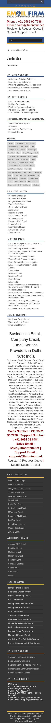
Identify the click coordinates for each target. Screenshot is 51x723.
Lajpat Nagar (12, 162)
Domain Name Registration (20, 631)
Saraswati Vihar (33, 178)
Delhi (21, 146)
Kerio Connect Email (22, 159)
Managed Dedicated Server (21, 604)
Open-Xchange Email (14, 172)
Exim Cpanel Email (13, 149)
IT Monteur (31, 721)
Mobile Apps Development (20, 623)
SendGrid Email (15, 548)
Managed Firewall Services (20, 635)
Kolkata (33, 159)
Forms (23, 149)
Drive (32, 146)
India (29, 156)
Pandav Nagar (27, 172)
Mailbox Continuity (16, 104)
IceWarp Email (21, 156)
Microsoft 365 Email (14, 166)
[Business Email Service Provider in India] (25, 16)
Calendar (10, 143)
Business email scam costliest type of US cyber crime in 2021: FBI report (24, 286)
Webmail (23, 182)
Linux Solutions (15, 611)
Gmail (18, 153)
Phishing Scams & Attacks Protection (24, 85)
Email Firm (12, 714)
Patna (9, 175)
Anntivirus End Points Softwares (23, 639)
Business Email (15, 276)
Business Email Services (19, 592)
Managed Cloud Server (19, 608)
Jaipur (35, 156)
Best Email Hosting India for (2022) (23, 301)
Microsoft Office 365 (17, 290)
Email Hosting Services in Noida (22, 265)
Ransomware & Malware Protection (23, 88)
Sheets (10, 182)
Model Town (11, 169)
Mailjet (11, 576)
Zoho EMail (36, 185)
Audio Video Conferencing (20, 129)
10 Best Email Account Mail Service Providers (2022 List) (24, 304)
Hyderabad (11, 156)
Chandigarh (19, 143)
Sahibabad (23, 178)
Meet (31, 162)
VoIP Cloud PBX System (19, 124)
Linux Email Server (16, 325)
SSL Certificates (15, 600)
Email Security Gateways (19, 82)
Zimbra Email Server (24, 185)
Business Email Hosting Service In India (26, 293)
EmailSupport (14, 279)
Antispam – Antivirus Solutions (21, 79)
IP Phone (12, 126)
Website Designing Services (21, 627)
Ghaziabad (11, 153)
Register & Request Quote (24, 28)
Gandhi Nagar (32, 149)
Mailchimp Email (15, 556)
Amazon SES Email (17, 544)
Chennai (32, 143)
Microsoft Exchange (28, 166)
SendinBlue (13, 568)
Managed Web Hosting (18, 588)
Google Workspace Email (30, 153)
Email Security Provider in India (22, 248)
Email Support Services (18, 101)
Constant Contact (15, 564)
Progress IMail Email (20, 175)
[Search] (42, 2)
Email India (13, 282)
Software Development (18, 615)
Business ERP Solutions (19, 619)
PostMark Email (15, 560)
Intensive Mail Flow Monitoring (21, 110)
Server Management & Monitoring (24, 643)
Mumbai (19, 169)
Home (12, 50)
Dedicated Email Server (18, 319)
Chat (26, 143)
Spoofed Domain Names (19, 90)
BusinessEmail (15, 273)
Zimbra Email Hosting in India (21, 256)
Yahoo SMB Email (33, 182)
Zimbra (11, 268)
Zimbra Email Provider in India (21, 259)
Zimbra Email (12, 185)
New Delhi (28, 169)
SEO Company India (31, 719)
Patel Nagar (37, 172)
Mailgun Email (14, 552)
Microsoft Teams (15, 132)
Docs (26, 146)
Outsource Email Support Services (23, 308)
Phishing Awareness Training (21, 107)
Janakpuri (11, 159)
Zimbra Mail (13, 271)
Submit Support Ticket (21, 32)
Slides (16, 182)
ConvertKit (12, 572)
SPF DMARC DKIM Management (23, 113)
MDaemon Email (23, 162)
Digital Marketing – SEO (19, 596)
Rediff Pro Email (12, 178)
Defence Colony (13, 146)
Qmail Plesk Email (33, 175)
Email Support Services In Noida (22, 262)
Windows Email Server (18, 322)
